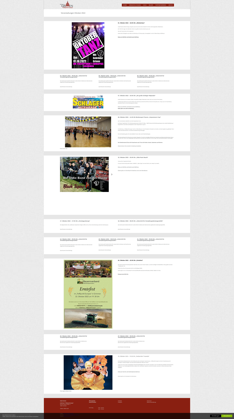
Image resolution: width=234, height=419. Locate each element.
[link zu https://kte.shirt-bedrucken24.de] (66, 4)
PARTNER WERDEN (160, 5)
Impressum (149, 400)
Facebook (120, 400)
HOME (125, 5)
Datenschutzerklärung (151, 402)
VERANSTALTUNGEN (135, 5)
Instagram (120, 402)
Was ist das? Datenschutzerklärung (22, 415)
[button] (64, 173)
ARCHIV (170, 5)
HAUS (144, 5)
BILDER (151, 5)
